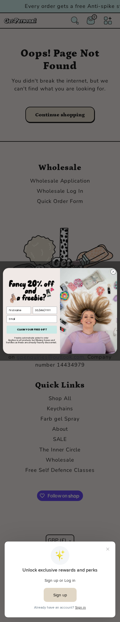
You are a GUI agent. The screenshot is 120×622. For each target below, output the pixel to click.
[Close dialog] (113, 271)
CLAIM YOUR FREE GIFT (32, 330)
